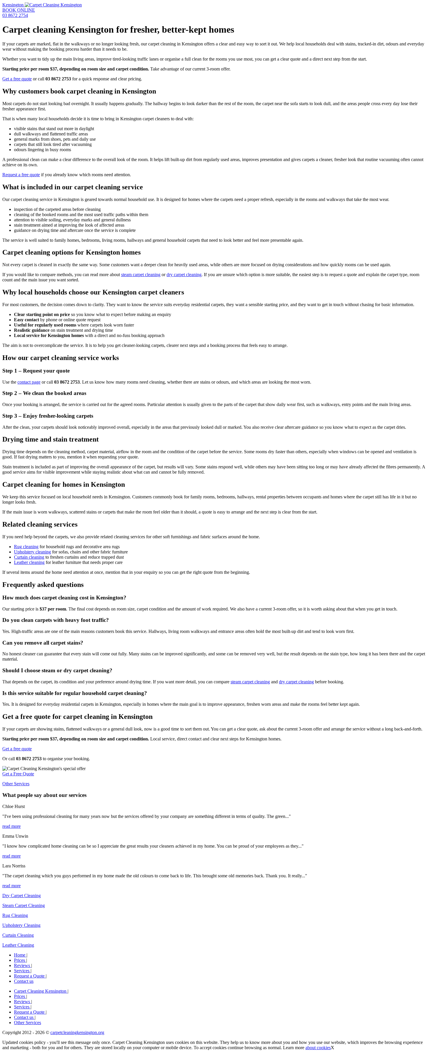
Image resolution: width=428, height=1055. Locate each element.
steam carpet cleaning (140, 274)
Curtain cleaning (29, 557)
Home (20, 954)
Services (22, 970)
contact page (28, 382)
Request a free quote (21, 174)
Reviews (22, 965)
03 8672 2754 (15, 15)
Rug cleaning (26, 546)
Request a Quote (30, 975)
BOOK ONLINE (18, 10)
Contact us (23, 981)
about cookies (318, 1047)
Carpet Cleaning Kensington (41, 991)
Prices (20, 960)
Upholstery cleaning (32, 551)
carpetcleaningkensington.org (77, 1032)
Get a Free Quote (18, 773)
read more (11, 826)
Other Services (15, 783)
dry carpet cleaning (184, 274)
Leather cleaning (29, 562)
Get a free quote (17, 78)
